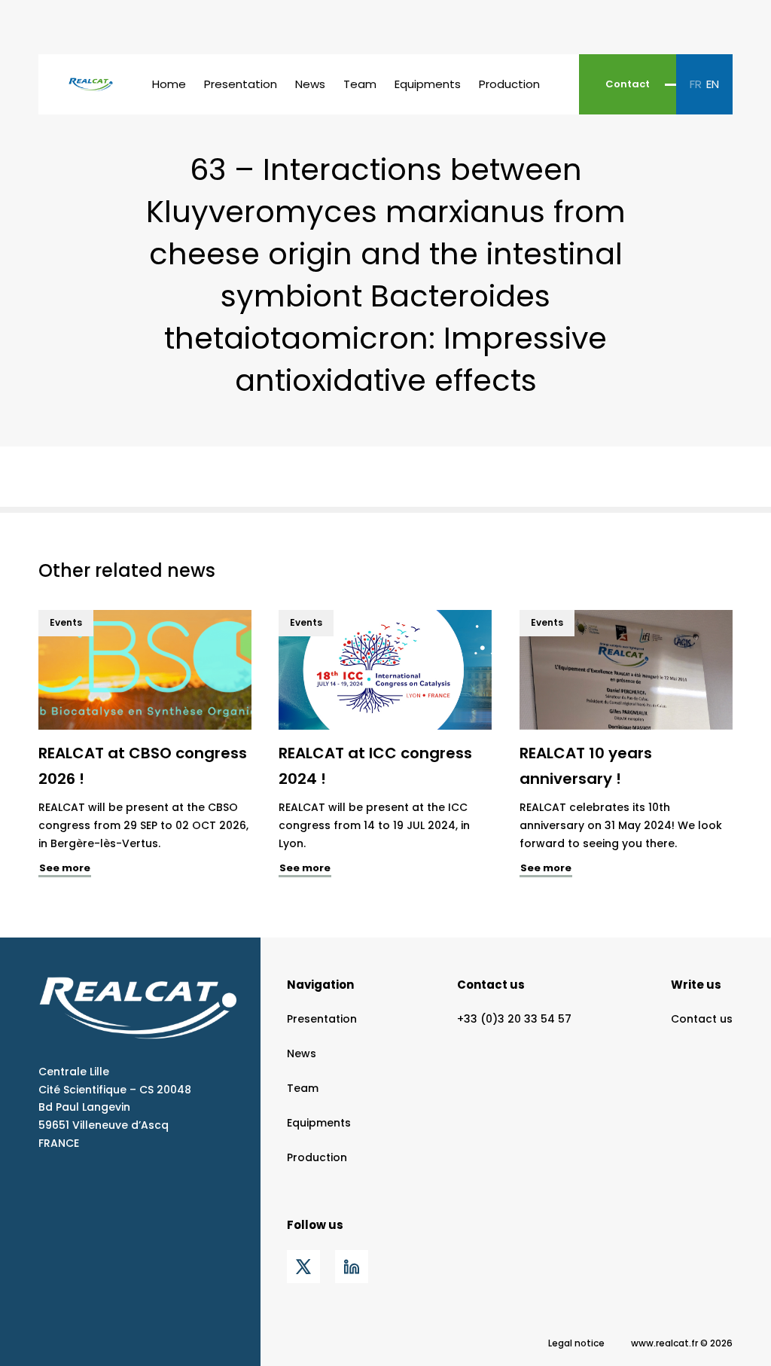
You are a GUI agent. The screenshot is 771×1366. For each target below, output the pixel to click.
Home (169, 84)
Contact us (491, 984)
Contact (627, 84)
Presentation (240, 84)
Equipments (428, 84)
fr (696, 84)
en (712, 84)
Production (509, 84)
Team (359, 84)
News (310, 84)
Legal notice (576, 1343)
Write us (696, 984)
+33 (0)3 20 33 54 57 (514, 1018)
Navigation (320, 984)
